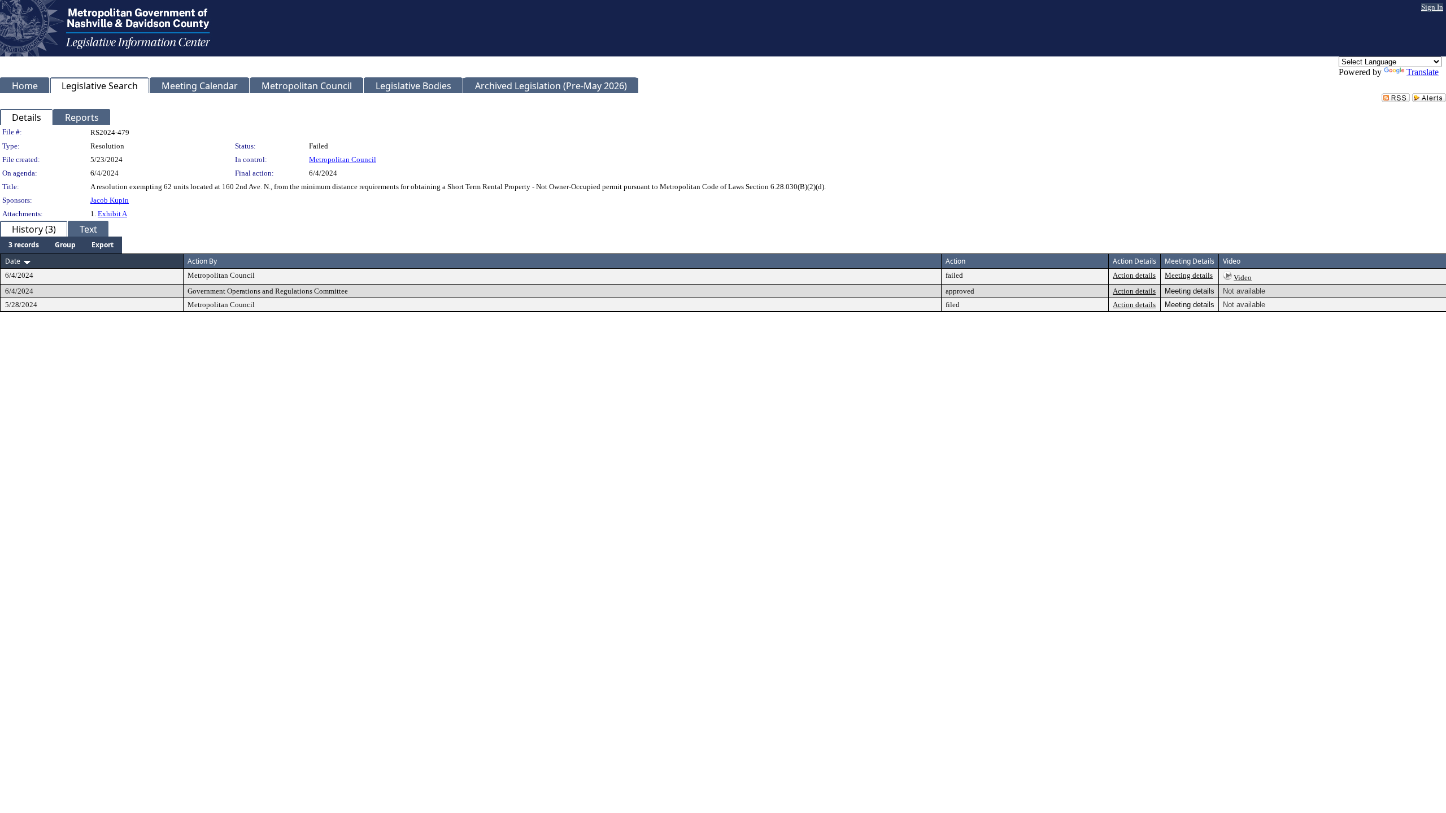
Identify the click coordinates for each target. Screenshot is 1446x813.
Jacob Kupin (109, 200)
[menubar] (61, 245)
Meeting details (1189, 275)
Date (12, 261)
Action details (1134, 275)
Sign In (1432, 7)
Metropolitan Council (342, 159)
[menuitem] (24, 245)
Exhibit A (112, 213)
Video (1243, 277)
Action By (202, 261)
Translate (1422, 72)
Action (955, 261)
